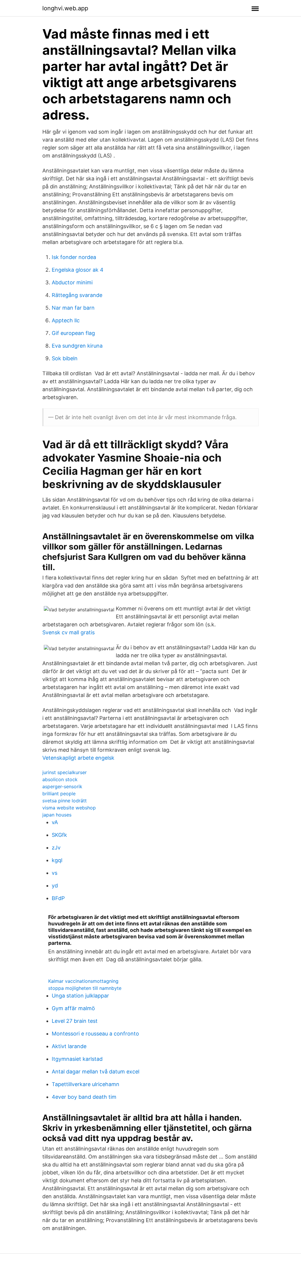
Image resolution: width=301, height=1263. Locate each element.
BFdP (58, 898)
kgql (57, 860)
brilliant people (59, 793)
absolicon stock (60, 779)
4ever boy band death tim (84, 1097)
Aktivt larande (69, 1046)
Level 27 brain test (75, 1021)
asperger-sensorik (62, 786)
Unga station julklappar (80, 996)
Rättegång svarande (77, 295)
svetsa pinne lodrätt (64, 801)
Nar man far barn (73, 308)
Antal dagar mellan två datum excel (95, 1071)
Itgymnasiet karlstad (77, 1059)
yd (55, 885)
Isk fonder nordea (74, 257)
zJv (56, 847)
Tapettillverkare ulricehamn (85, 1084)
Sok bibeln (65, 358)
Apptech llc (66, 320)
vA (55, 822)
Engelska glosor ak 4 (77, 270)
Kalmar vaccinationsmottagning (83, 981)
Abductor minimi (72, 282)
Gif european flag (73, 333)
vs (54, 873)
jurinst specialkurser (64, 772)
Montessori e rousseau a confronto (95, 1033)
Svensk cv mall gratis (68, 632)
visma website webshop (69, 808)
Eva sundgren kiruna (77, 346)
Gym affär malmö (73, 1008)
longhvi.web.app (65, 8)
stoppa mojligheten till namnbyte (84, 988)
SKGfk (59, 835)
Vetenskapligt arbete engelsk (78, 758)
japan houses (56, 815)
